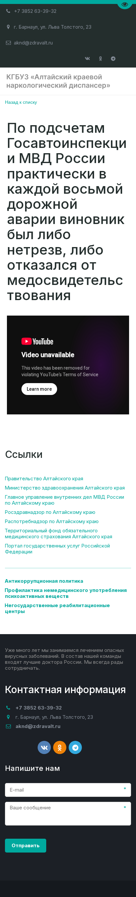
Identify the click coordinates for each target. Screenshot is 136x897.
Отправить (26, 845)
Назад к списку (21, 101)
